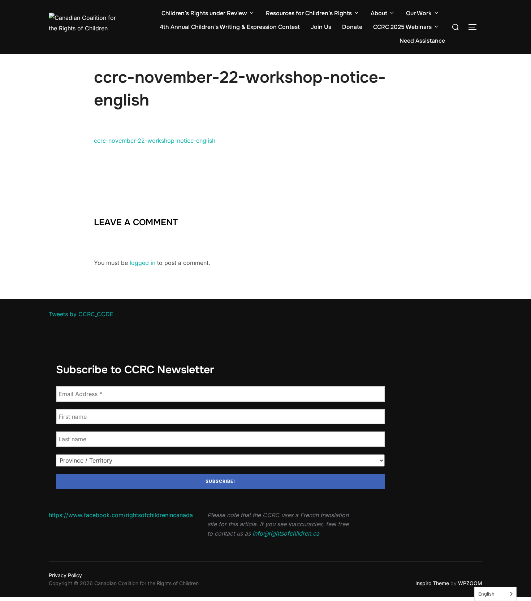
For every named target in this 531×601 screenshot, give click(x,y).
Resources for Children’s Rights (309, 13)
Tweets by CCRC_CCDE (81, 314)
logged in (142, 262)
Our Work (419, 13)
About (379, 13)
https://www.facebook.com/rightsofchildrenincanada (121, 515)
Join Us (321, 27)
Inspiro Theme (432, 583)
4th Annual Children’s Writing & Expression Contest (230, 27)
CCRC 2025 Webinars (402, 27)
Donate (352, 27)
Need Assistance (422, 40)
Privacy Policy (65, 575)
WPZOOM (470, 583)
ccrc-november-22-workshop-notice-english (154, 140)
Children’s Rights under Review (204, 13)
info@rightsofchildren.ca (285, 533)
